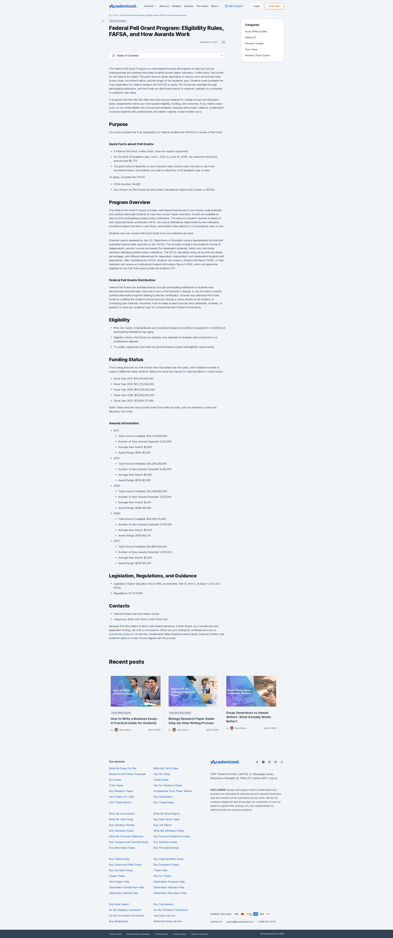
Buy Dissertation (163, 796)
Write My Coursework (122, 813)
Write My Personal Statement (126, 836)
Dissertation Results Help (123, 893)
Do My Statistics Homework (125, 909)
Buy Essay (115, 779)
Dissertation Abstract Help (169, 887)
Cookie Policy (161, 934)
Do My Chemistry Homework (171, 909)
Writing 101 (250, 37)
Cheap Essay (161, 779)
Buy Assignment (118, 921)
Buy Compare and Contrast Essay (128, 842)
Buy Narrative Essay (121, 870)
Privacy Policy (179, 934)
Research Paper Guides (257, 55)
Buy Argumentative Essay (168, 858)
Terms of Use (115, 934)
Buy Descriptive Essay (122, 847)
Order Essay (116, 785)
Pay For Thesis (162, 875)
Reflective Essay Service (168, 921)
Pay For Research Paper (168, 785)
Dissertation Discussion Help (170, 893)
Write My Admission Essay (169, 830)
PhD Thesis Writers (120, 802)
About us (164, 6)
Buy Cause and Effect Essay (125, 864)
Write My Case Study (121, 819)
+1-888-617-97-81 (266, 921)
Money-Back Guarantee (138, 934)
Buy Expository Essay (166, 864)
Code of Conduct (199, 934)
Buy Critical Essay (119, 858)
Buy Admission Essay (121, 830)
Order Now (274, 6)
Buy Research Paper (121, 791)
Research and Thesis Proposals (127, 774)
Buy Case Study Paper (167, 819)
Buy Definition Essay (165, 842)
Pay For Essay (162, 774)
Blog (116, 15)
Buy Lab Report (163, 825)
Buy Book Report (119, 904)
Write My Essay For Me (122, 768)
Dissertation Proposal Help (169, 881)
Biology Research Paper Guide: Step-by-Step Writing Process (192, 721)
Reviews (188, 6)
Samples (176, 6)
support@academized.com (240, 921)
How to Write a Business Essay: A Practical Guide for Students (134, 721)
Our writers (202, 6)
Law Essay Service (164, 915)
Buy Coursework (163, 904)
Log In (256, 6)
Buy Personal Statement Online (172, 836)
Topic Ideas (251, 49)
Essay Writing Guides (256, 31)
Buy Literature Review (122, 825)
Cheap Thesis (117, 875)
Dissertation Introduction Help (126, 887)
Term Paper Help (119, 881)
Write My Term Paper (166, 768)
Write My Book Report (167, 813)
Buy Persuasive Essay (166, 847)
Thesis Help (160, 870)
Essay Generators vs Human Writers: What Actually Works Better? (248, 717)
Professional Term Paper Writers (173, 791)
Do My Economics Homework (126, 915)
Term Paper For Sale (121, 796)
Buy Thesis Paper (164, 802)
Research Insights (254, 43)
